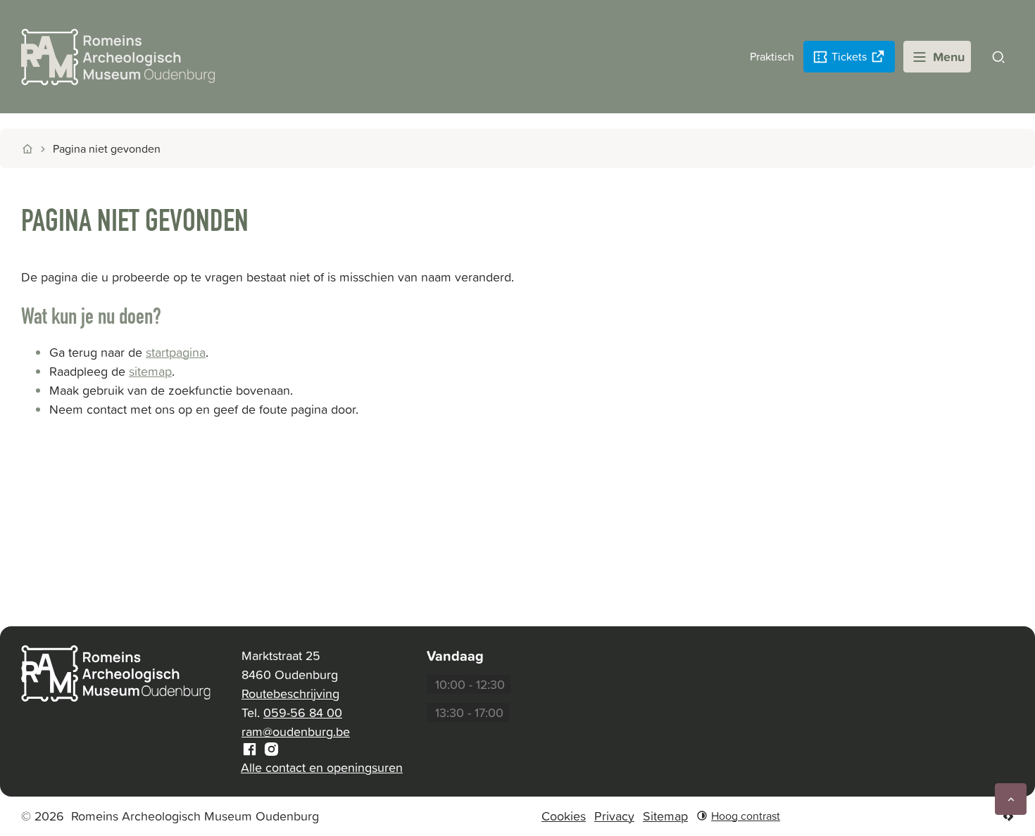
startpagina (176, 352)
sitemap (150, 371)
